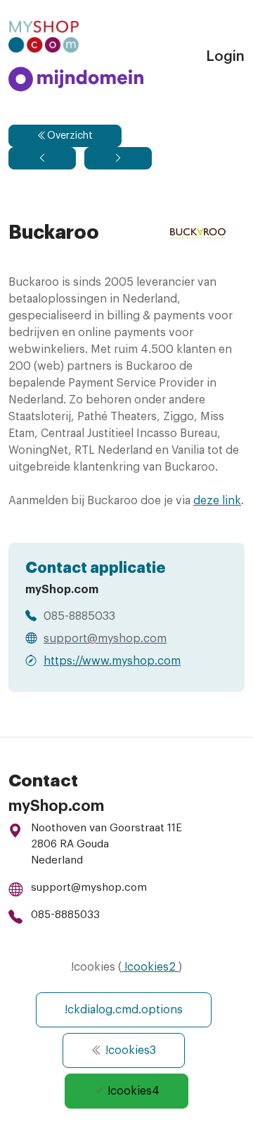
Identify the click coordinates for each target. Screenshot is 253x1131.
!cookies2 (150, 967)
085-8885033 (65, 915)
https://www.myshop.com (112, 661)
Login (225, 57)
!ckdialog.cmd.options (124, 1009)
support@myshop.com (89, 887)
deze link (217, 500)
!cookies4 (132, 1091)
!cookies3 (129, 1050)
